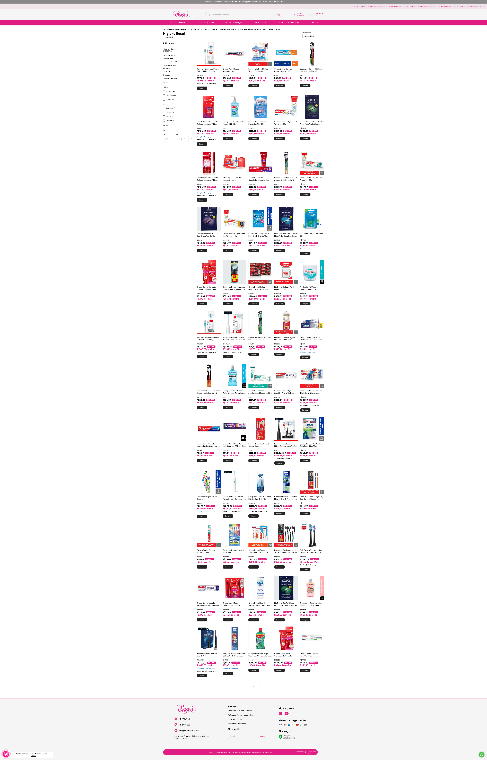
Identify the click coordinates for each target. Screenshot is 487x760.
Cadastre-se (301, 15)
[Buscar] (278, 14)
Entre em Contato (235, 719)
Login (299, 14)
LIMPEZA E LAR (260, 22)
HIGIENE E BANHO (206, 22)
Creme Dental (168, 59)
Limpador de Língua (170, 78)
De (164, 134)
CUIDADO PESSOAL (177, 22)
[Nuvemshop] (306, 753)
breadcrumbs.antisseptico (211, 29)
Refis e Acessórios (169, 65)
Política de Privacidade (237, 723)
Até (177, 134)
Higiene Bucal (195, 29)
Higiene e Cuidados (170, 49)
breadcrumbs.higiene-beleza (178, 29)
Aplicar (191, 139)
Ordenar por (306, 32)
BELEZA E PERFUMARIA (289, 22)
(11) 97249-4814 (185, 719)
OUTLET (314, 22)
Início (165, 29)
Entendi (33, 756)
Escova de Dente (169, 55)
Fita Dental (167, 72)
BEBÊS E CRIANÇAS (233, 22)
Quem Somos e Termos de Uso (240, 711)
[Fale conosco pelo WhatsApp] (481, 754)
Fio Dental (166, 68)
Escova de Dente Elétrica (172, 62)
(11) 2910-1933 (184, 725)
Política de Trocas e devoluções (240, 715)
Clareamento (167, 75)
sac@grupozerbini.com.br (189, 731)
